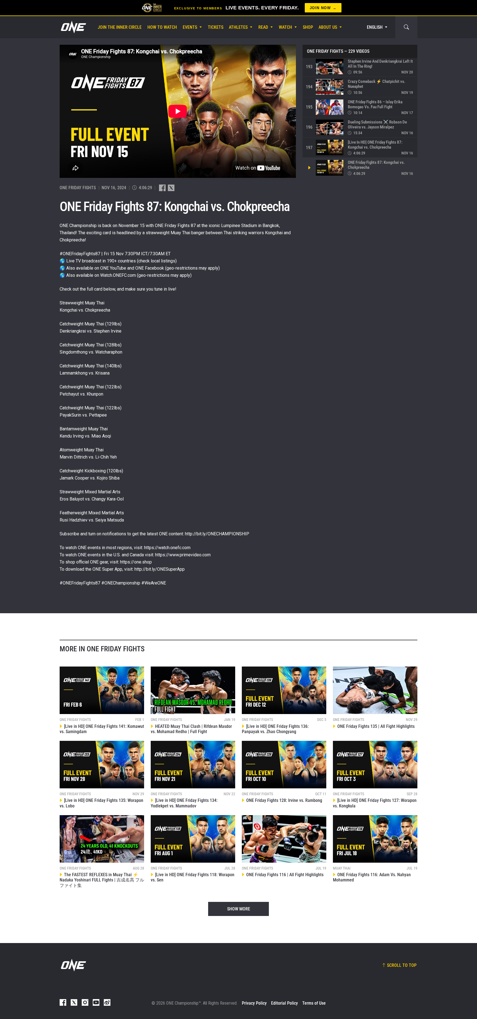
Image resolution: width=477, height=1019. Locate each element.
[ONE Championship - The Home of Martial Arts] (73, 27)
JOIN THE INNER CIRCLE (120, 27)
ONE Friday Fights (325, 51)
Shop (308, 27)
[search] (406, 27)
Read (263, 27)
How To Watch (162, 27)
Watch (285, 27)
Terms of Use (314, 1003)
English (375, 27)
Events (190, 27)
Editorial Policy (284, 1003)
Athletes (238, 27)
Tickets (215, 27)
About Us (328, 27)
